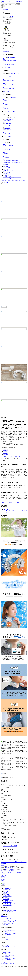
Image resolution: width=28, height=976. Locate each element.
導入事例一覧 (13, 57)
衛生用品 (5, 897)
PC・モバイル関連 (8, 900)
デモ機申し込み (7, 174)
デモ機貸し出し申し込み (9, 933)
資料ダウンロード (8, 171)
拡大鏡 (5, 893)
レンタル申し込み (8, 934)
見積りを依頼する (12, 162)
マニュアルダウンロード (9, 921)
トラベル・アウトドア (9, 903)
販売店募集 (6, 956)
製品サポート (4, 916)
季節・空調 (6, 899)
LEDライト (6, 894)
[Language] (2, 6)
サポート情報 (6, 67)
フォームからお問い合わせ (7, 870)
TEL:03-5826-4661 (9, 869)
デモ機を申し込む (11, 160)
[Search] (4, 6)
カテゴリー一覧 (7, 905)
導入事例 (5, 51)
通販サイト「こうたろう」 (10, 946)
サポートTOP (15, 73)
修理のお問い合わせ (8, 923)
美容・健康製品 (7, 896)
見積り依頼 (6, 175)
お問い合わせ (6, 136)
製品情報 (5, 9)
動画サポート (6, 924)
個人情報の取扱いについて (7, 963)
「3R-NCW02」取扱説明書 (10, 846)
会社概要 (5, 91)
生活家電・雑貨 (7, 902)
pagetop (2, 865)
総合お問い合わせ (8, 952)
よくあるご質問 (7, 918)
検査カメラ (6, 891)
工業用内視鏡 (6, 890)
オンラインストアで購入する (12, 456)
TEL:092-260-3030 (9, 867)
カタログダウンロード (9, 111)
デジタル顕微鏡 (7, 888)
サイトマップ (4, 962)
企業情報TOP (12, 97)
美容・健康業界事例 (8, 911)
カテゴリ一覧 (13, 16)
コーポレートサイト (8, 945)
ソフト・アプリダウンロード (10, 920)
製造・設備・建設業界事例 (10, 910)
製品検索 (18, 4)
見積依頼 (5, 931)
